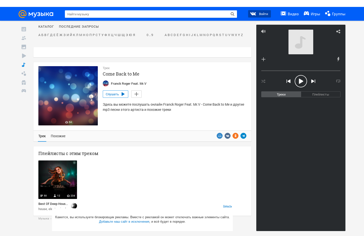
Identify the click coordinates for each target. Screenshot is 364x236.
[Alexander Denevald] (74, 206)
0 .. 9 (150, 35)
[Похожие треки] (338, 59)
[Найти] (232, 14)
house (42, 209)
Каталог (46, 27)
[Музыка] (23, 64)
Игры (315, 13)
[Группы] (23, 73)
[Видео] (23, 55)
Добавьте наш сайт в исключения (124, 221)
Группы (338, 13)
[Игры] (23, 91)
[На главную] (38, 14)
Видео (293, 13)
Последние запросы (79, 27)
